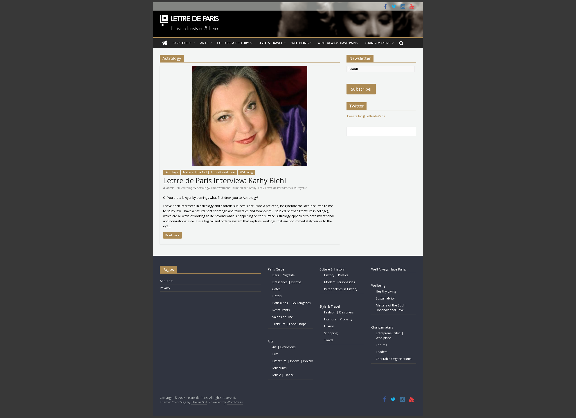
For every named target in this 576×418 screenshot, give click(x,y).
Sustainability (385, 298)
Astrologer (188, 188)
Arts (204, 43)
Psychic (302, 188)
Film (275, 354)
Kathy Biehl (256, 188)
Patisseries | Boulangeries (291, 303)
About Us (166, 281)
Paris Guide (182, 43)
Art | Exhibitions (284, 347)
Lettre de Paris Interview (280, 188)
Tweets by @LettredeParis (365, 116)
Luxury (329, 326)
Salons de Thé (282, 317)
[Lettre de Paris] (165, 43)
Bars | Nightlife (283, 275)
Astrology (171, 172)
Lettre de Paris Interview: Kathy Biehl (224, 180)
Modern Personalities (339, 282)
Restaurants (281, 310)
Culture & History (233, 43)
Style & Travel (270, 43)
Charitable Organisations (394, 359)
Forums (381, 345)
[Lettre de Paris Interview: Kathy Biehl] (249, 68)
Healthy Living (386, 291)
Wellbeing (300, 43)
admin (170, 188)
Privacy (165, 288)
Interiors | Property (338, 319)
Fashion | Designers (339, 312)
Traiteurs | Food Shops (289, 324)
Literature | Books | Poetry (292, 361)
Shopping (331, 333)
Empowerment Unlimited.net (229, 188)
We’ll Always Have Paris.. (338, 43)
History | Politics (336, 275)
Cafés (276, 289)
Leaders (381, 352)
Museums (279, 368)
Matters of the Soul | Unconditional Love (209, 172)
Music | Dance (283, 375)
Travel (328, 340)
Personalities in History (340, 289)
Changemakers (377, 43)
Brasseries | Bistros (287, 282)
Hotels (277, 296)
